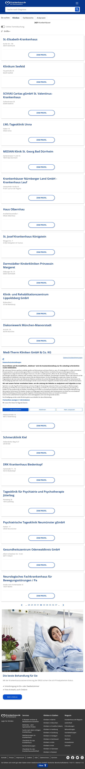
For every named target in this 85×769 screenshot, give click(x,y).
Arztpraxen (41, 18)
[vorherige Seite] (22, 604)
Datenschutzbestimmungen (72, 358)
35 (50, 605)
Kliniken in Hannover (51, 749)
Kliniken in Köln (49, 742)
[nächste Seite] (63, 604)
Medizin (67, 739)
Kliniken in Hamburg (51, 729)
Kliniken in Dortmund (51, 739)
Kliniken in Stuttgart (50, 736)
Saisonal (67, 745)
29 (32, 605)
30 (35, 605)
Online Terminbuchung (15, 27)
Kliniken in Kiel (49, 745)
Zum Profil (41, 55)
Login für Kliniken (7, 721)
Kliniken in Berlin (49, 720)
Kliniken (15, 18)
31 (38, 605)
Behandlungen (70, 729)
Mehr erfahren (12, 697)
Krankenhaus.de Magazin (73, 720)
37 (56, 605)
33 (44, 605)
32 (41, 605)
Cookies (29, 758)
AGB (36, 758)
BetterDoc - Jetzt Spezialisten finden (29, 726)
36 (53, 605)
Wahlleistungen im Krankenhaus (28, 736)
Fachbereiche (28, 18)
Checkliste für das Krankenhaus (28, 741)
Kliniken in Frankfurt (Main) (53, 726)
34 (47, 605)
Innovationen (69, 742)
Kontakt (4, 758)
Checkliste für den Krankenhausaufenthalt (30, 750)
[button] (6, 31)
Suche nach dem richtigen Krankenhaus (31, 731)
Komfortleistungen (28, 746)
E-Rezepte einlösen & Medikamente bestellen (30, 721)
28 (29, 605)
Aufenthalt (68, 723)
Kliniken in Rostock (50, 752)
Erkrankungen (69, 726)
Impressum (20, 758)
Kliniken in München (51, 723)
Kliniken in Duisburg (51, 733)
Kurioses (68, 736)
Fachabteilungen (70, 733)
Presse (11, 758)
